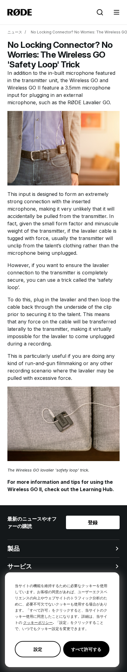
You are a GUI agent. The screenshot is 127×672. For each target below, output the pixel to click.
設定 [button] (38, 649)
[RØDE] (19, 12)
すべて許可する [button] (86, 649)
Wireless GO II (24, 88)
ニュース (14, 32)
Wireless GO (83, 80)
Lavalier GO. (97, 102)
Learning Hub (96, 489)
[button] (116, 12)
